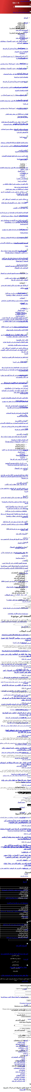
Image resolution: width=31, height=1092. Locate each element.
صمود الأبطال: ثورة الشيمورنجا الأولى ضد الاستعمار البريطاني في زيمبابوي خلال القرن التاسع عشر (17, 847)
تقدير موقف (24, 288)
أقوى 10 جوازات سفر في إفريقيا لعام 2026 (17, 937)
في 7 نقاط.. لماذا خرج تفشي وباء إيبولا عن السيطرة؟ (15, 890)
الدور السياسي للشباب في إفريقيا (19, 774)
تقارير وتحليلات (23, 914)
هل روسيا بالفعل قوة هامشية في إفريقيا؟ (18, 830)
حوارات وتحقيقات (19, 1040)
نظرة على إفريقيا (23, 935)
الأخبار (23, 1059)
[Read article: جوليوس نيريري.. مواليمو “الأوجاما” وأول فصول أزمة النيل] (15, 635)
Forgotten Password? (25, 1003)
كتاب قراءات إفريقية (18, 593)
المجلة (26, 18)
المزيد (26, 1005)
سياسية (22, 39)
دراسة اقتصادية (20, 314)
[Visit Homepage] (25, 1)
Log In (29, 1019)
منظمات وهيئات (20, 591)
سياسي (22, 308)
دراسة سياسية (20, 558)
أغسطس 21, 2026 (26, 675)
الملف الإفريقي (20, 1020)
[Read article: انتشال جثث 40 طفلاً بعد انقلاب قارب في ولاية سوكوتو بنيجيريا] (15, 776)
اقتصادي (22, 175)
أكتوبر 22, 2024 (27, 860)
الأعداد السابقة (20, 26)
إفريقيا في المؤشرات (18, 1010)
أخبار (26, 905)
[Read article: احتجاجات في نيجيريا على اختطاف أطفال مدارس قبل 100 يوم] (15, 726)
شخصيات (22, 585)
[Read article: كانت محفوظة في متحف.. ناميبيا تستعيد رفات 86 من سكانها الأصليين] (15, 743)
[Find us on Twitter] (30, 4)
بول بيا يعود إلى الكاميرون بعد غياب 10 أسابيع (16, 685)
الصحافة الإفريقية (19, 578)
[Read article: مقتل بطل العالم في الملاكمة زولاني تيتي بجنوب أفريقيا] (15, 651)
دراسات (25, 308)
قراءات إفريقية (13, 978)
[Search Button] (13, 596)
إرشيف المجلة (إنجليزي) (17, 33)
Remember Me (25, 997)
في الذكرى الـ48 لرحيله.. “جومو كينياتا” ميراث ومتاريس (14, 108)
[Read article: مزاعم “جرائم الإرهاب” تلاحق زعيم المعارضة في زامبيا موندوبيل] (15, 709)
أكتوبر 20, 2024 (27, 852)
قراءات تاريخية (20, 587)
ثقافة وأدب (21, 1035)
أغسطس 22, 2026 (26, 643)
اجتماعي (22, 298)
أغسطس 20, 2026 (26, 785)
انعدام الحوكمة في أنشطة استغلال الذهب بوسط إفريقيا (14, 997)
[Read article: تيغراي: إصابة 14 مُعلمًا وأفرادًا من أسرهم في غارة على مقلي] (15, 695)
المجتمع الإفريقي (19, 1030)
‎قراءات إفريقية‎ (24, 876)
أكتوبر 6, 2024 (27, 833)
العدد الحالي (21, 23)
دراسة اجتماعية (20, 312)
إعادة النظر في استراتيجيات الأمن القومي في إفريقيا (15, 357)
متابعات (22, 1055)
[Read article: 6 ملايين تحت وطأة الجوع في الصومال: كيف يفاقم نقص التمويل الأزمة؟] (15, 666)
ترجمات (25, 450)
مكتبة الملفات (24, 891)
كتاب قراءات (24, 926)
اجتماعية (22, 53)
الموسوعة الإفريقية (22, 30)
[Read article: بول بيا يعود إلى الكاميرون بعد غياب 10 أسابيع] (15, 682)
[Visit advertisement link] (22, 12)
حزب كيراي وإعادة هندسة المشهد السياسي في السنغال (14, 476)
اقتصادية (22, 812)
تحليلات (25, 32)
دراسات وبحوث (23, 933)
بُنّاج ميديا (23, 1089)
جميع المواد (21, 543)
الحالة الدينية (21, 1015)
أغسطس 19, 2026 (26, 842)
